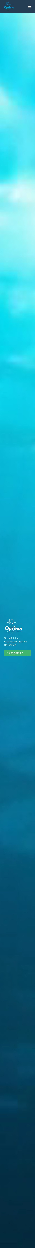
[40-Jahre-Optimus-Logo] (9, 2)
